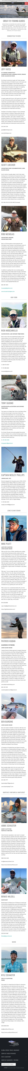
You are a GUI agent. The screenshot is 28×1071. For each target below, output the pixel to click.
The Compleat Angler (11, 1067)
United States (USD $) (7, 1064)
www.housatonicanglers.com (8, 291)
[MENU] (0, 3)
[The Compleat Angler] (14, 3)
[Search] (23, 3)
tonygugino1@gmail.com (7, 443)
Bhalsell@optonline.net (6, 936)
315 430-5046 (6, 440)
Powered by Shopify (20, 1067)
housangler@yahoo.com (6, 288)
